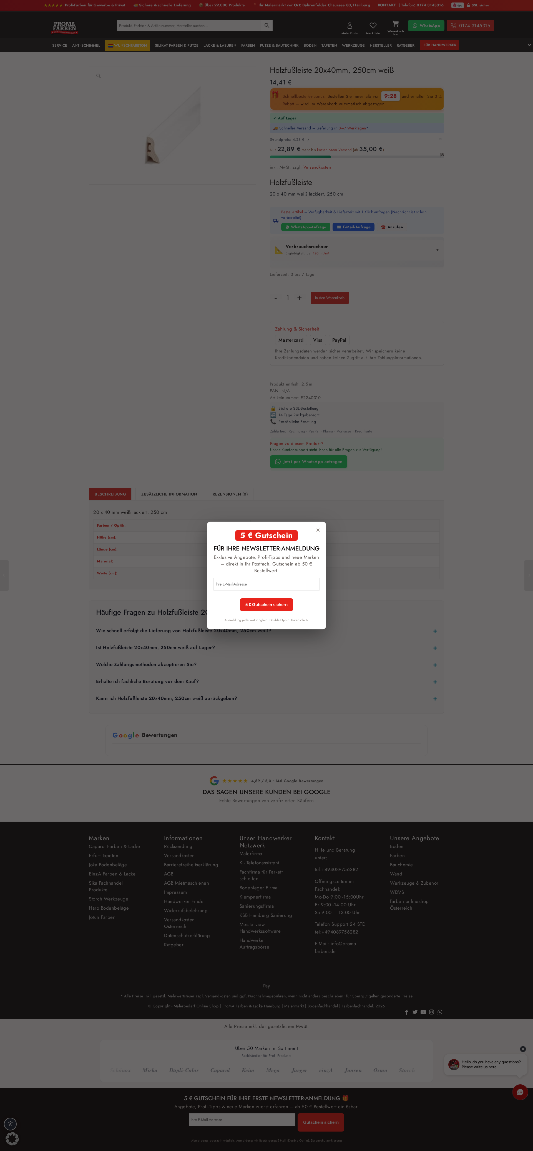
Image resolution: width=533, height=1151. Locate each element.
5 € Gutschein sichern (266, 604)
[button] (12, 1139)
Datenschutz (299, 620)
